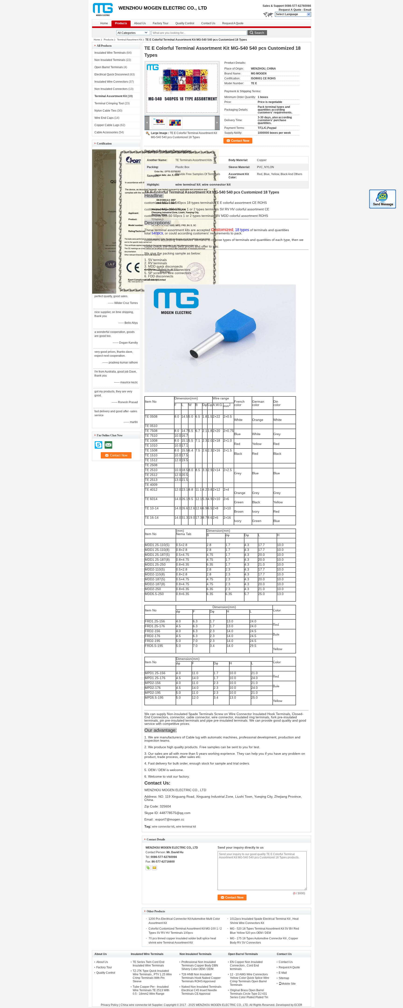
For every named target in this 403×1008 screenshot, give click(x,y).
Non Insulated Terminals (109, 60)
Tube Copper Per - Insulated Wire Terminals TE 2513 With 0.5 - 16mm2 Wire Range (151, 990)
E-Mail (283, 972)
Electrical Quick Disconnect (111, 74)
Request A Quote (290, 9)
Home (104, 23)
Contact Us (208, 23)
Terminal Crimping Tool (109, 103)
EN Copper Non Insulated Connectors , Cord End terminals (246, 965)
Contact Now (240, 140)
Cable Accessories (106, 132)
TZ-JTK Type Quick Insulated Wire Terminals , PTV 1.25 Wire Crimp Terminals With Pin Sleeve (152, 976)
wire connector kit (163, 826)
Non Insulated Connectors (111, 89)
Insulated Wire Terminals (110, 52)
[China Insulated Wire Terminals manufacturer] (105, 9)
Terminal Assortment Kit (129, 39)
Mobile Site (288, 983)
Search (259, 33)
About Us (140, 23)
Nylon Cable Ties (105, 110)
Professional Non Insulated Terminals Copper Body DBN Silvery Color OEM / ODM (199, 965)
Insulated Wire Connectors (111, 81)
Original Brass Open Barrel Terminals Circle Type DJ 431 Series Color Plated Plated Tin (249, 994)
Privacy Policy (109, 1005)
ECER (298, 1005)
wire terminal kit (186, 826)
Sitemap (284, 978)
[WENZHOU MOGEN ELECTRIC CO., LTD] (309, 14)
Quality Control (184, 23)
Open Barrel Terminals (108, 67)
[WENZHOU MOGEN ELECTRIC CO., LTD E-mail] (154, 867)
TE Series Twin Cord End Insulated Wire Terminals (148, 963)
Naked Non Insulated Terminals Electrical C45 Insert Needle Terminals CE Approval (201, 990)
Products (121, 23)
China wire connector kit (136, 1005)
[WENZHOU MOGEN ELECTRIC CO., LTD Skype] (148, 867)
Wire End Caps (104, 118)
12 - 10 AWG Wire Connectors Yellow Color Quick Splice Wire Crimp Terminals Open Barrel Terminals (249, 980)
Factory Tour (160, 23)
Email (307, 9)
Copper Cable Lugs (106, 125)
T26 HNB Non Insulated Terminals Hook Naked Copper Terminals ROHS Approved (201, 978)
